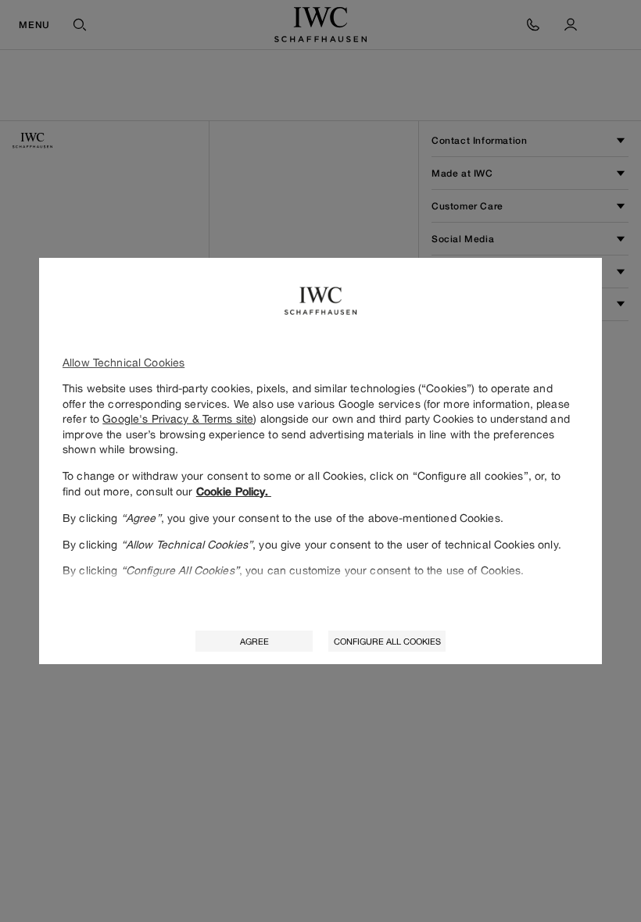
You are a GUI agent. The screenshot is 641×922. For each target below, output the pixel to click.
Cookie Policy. (233, 491)
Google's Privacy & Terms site (177, 418)
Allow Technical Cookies (123, 362)
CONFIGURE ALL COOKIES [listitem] (387, 641)
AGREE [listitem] (254, 641)
